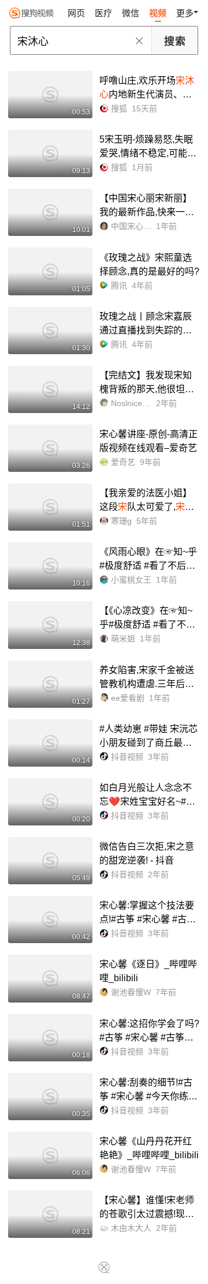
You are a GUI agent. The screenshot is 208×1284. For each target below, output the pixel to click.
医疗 (103, 13)
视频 (157, 13)
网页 (76, 13)
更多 (185, 13)
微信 (130, 13)
